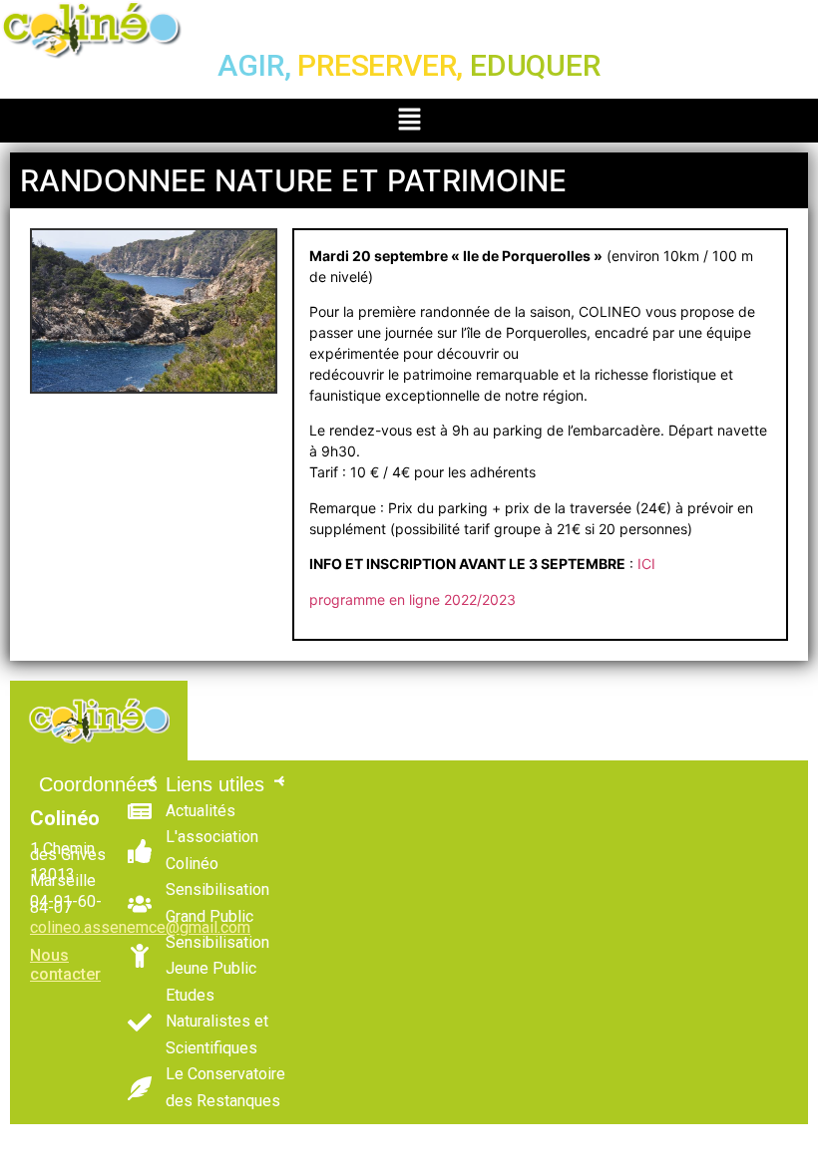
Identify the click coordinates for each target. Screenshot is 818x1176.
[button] (409, 120)
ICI (644, 563)
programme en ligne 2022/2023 (412, 599)
